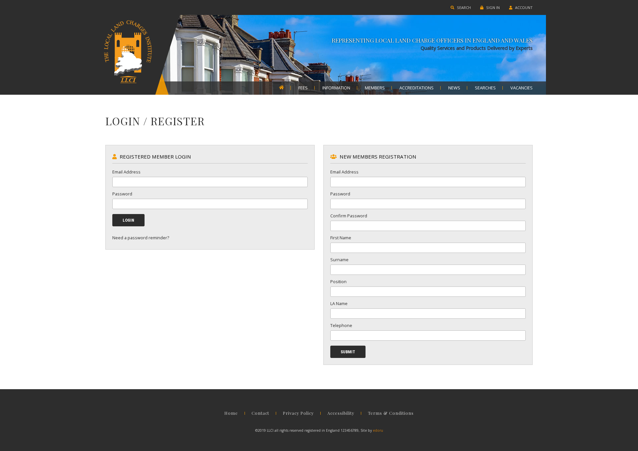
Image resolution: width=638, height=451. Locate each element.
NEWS (454, 88)
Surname (339, 260)
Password (122, 194)
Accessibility (340, 413)
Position (338, 281)
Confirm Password (348, 216)
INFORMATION (336, 88)
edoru (378, 430)
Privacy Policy (298, 413)
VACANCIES (521, 88)
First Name (340, 238)
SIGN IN (492, 7)
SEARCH (463, 7)
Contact (260, 413)
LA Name (339, 303)
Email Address (126, 172)
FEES (303, 88)
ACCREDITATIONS (416, 88)
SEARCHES (485, 88)
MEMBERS (375, 88)
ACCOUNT (523, 7)
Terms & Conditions (391, 413)
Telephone (341, 325)
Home (231, 413)
